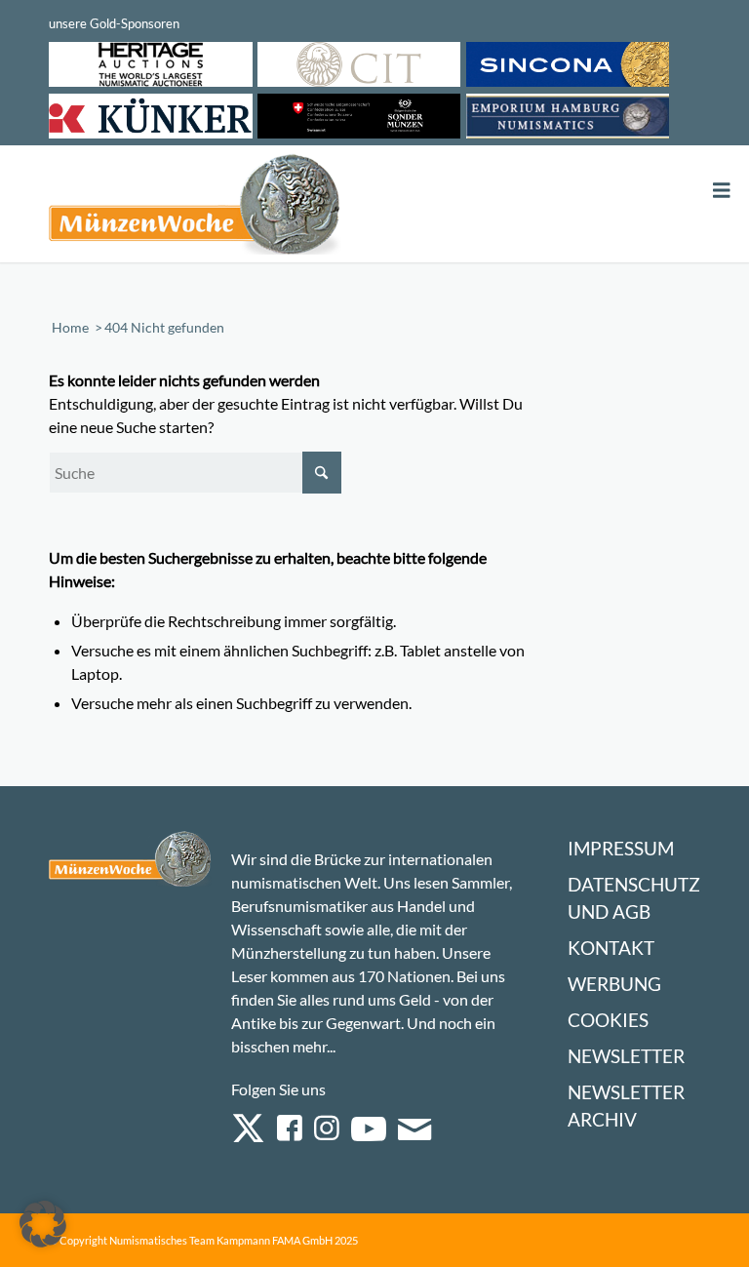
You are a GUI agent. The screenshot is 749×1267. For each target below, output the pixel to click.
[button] (43, 1224)
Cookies (608, 1020)
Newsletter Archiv (626, 1105)
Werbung (614, 983)
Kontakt (611, 947)
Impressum (621, 848)
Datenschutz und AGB (634, 898)
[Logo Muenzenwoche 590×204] (195, 207)
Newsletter (626, 1056)
